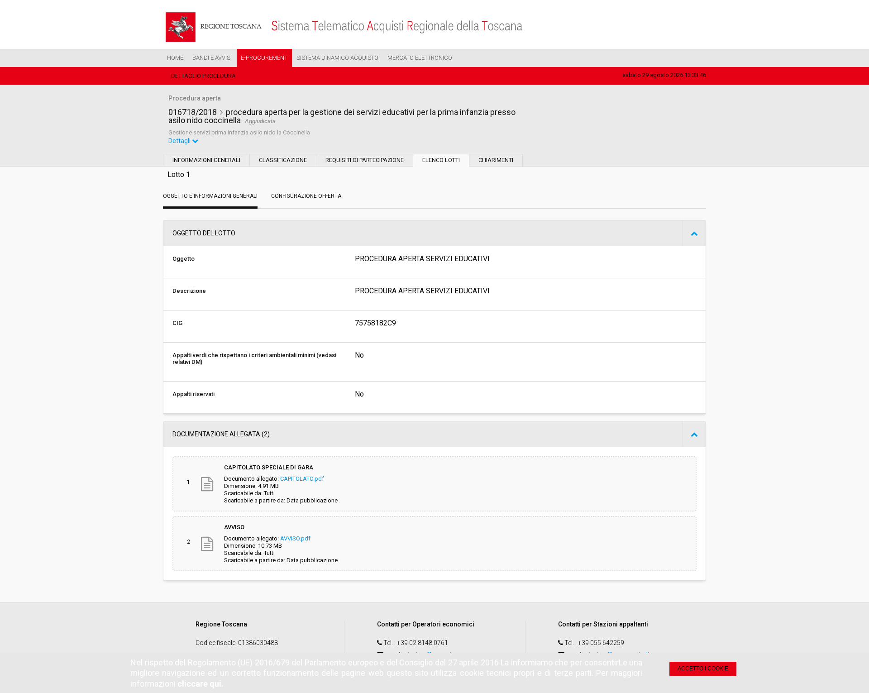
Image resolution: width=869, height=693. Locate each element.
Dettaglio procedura (203, 75)
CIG (177, 323)
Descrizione (189, 290)
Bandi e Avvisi (212, 57)
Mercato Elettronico (419, 57)
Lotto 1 (178, 174)
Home (175, 57)
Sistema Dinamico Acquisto (337, 57)
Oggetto (183, 258)
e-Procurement (264, 57)
